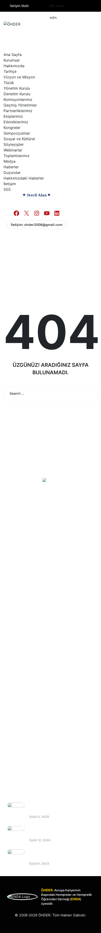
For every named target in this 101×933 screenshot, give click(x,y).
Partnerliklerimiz (18, 110)
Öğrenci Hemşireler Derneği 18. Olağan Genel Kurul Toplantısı (57, 855)
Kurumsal (11, 60)
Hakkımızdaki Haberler (24, 178)
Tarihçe (10, 71)
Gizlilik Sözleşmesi (27, 658)
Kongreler (12, 127)
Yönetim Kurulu (17, 88)
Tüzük (9, 82)
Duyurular (12, 172)
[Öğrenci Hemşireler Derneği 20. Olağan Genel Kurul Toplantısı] (16, 811)
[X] (24, 717)
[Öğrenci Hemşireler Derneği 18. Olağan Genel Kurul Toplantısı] (16, 858)
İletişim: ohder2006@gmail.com (36, 225)
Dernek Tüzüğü (24, 632)
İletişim (10, 183)
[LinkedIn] (58, 717)
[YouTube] (47, 717)
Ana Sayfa (13, 54)
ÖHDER (44, 915)
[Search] (90, 393)
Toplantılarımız (17, 155)
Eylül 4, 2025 (39, 817)
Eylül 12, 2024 (39, 840)
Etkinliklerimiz (16, 122)
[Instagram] (88, 6)
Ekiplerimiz (13, 116)
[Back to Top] (91, 925)
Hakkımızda (14, 65)
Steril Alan (37, 195)
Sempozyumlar (17, 133)
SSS (7, 189)
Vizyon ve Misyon (19, 77)
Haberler (11, 167)
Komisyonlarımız (18, 99)
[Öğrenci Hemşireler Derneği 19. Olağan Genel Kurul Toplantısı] (16, 834)
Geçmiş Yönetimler (20, 105)
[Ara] (6, 239)
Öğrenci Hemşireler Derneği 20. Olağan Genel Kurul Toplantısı (57, 808)
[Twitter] (79, 6)
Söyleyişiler (14, 144)
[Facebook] (71, 6)
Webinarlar (13, 150)
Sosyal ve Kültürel (19, 138)
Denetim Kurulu (17, 94)
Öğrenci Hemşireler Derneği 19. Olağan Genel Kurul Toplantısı (57, 831)
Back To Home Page (47, 417)
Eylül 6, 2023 (39, 863)
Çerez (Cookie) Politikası (31, 650)
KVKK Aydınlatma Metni (30, 641)
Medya (10, 161)
